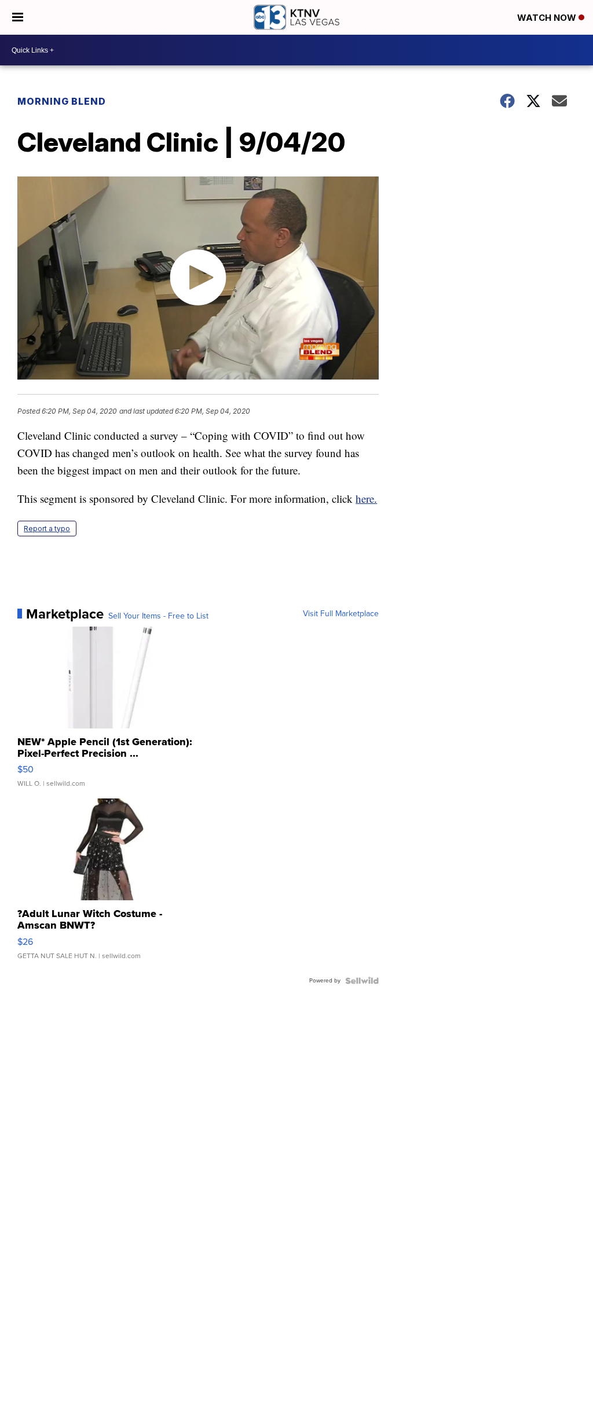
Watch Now (548, 17)
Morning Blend (61, 101)
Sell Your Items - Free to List (158, 616)
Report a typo (47, 528)
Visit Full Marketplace (341, 614)
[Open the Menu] (18, 17)
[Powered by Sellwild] (362, 981)
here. (366, 498)
